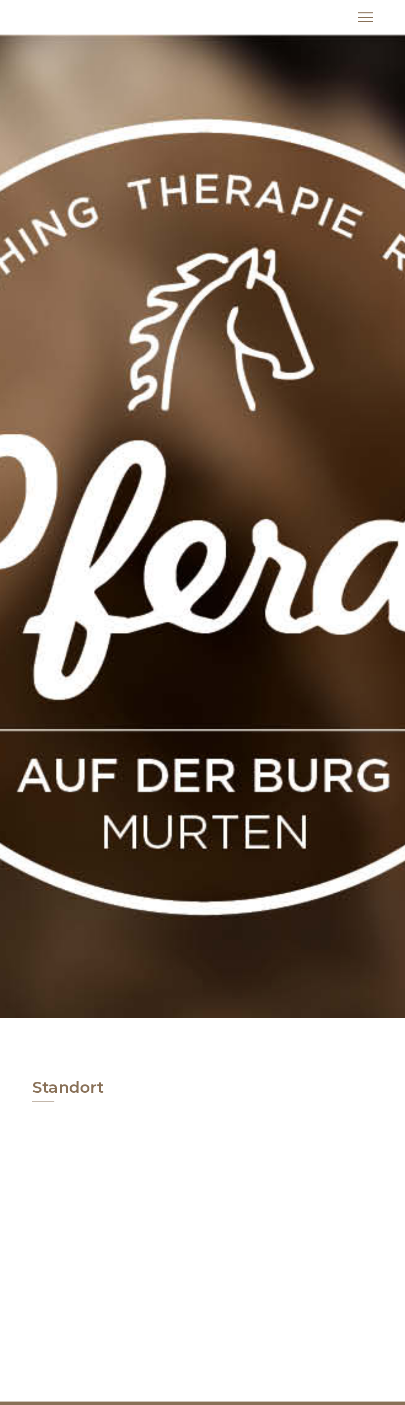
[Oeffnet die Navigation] (365, 17)
